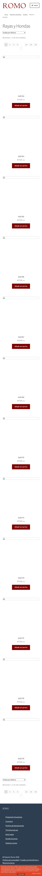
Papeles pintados (15, 14)
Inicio (6, 14)
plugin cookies (36, 873)
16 (35, 45)
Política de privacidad (11, 860)
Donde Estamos (11, 839)
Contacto (9, 821)
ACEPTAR (21, 874)
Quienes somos (11, 843)
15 (31, 45)
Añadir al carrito (21, 105)
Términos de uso (11, 830)
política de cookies (22, 871)
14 (26, 45)
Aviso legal (9, 834)
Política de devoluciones (14, 826)
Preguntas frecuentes (13, 817)
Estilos (25, 14)
